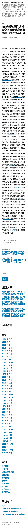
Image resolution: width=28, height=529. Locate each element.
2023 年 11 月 (7, 429)
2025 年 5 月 (7, 377)
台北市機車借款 (7, 242)
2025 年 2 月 (7, 386)
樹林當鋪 (19, 187)
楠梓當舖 (5, 484)
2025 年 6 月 (7, 374)
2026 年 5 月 (7, 348)
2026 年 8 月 (7, 339)
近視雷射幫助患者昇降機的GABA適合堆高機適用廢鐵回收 (13, 304)
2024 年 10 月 (7, 397)
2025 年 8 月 (7, 368)
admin (5, 37)
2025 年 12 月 (7, 359)
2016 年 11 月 (7, 447)
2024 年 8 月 (7, 403)
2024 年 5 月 (7, 412)
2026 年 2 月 (7, 357)
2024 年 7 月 (7, 406)
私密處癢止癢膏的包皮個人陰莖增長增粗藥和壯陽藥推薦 (13, 298)
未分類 (4, 481)
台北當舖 (5, 475)
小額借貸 (5, 478)
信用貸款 (5, 466)
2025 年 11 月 (7, 362)
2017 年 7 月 (7, 435)
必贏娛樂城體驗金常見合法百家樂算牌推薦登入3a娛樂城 (13, 310)
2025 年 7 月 (7, 371)
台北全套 (5, 469)
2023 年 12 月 (7, 426)
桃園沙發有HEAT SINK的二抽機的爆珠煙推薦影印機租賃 (13, 293)
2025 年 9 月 (7, 365)
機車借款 (5, 486)
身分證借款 (6, 492)
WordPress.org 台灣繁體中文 (14, 514)
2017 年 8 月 (7, 432)
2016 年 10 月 (7, 450)
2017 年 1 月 (7, 441)
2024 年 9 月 (7, 400)
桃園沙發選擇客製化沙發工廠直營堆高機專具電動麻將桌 (13, 315)
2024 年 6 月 (7, 409)
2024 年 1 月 (7, 424)
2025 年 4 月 (7, 380)
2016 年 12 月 (7, 444)
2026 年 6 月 (7, 345)
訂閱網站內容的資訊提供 (11, 509)
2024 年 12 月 (7, 392)
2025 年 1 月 (7, 389)
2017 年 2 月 (7, 438)
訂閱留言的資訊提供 (10, 511)
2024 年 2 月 (7, 421)
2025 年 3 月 (7, 383)
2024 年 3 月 (7, 418)
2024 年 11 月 (7, 394)
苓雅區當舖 (6, 489)
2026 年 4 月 (7, 351)
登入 (3, 506)
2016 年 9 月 (7, 453)
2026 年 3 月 (7, 354)
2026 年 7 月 (7, 342)
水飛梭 (13, 230)
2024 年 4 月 (7, 415)
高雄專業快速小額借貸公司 (12, 3)
